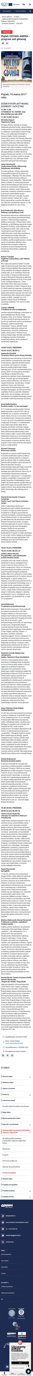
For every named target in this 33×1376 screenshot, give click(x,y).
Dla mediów (4, 1267)
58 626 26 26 (9, 1242)
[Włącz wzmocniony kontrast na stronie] (30, 4)
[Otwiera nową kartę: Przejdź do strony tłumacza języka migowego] (23, 4)
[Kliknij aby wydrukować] (12, 1055)
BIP (2, 1299)
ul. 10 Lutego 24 (11, 1229)
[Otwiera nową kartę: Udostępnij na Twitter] (7, 43)
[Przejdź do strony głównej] (4, 4)
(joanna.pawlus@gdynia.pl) (14, 1043)
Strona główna (7, 17)
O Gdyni (16, 17)
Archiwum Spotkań (8, 23)
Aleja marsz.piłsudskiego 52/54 (17, 1222)
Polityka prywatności (7, 1286)
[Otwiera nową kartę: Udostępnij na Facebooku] (3, 43)
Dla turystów (4, 1260)
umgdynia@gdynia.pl (13, 1235)
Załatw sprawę (21, 11)
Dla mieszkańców (6, 1254)
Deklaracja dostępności (7, 1293)
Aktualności (7, 11)
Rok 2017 (19, 23)
